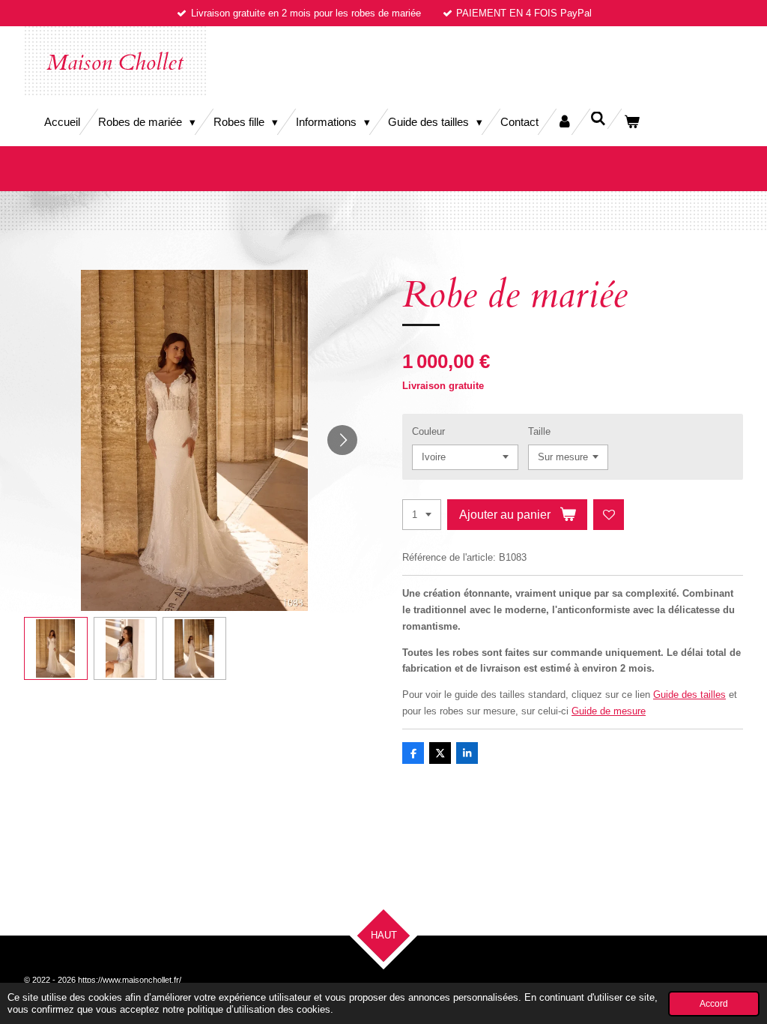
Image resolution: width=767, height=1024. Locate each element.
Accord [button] (714, 1003)
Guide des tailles (689, 694)
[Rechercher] (598, 119)
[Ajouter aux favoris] (608, 514)
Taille (539, 431)
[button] (56, 649)
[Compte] (564, 122)
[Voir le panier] (632, 122)
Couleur (428, 431)
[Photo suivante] (342, 440)
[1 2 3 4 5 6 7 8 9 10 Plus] (421, 514)
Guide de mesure (609, 711)
